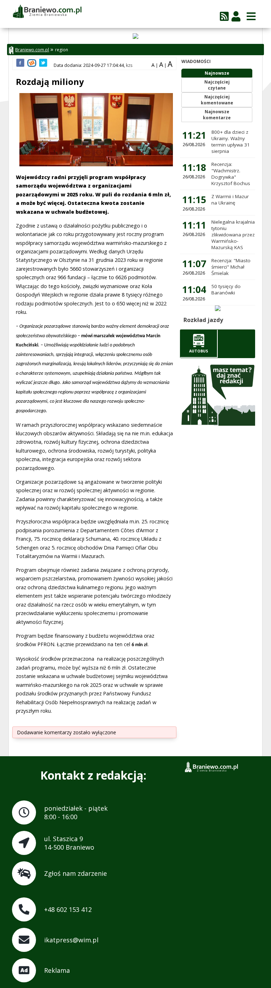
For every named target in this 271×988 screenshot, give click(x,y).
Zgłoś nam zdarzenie (75, 873)
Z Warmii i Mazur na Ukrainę (230, 199)
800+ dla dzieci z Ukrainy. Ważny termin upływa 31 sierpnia (230, 141)
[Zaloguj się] (235, 16)
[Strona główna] (47, 12)
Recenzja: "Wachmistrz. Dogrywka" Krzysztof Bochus (230, 173)
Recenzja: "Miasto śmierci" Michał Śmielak (231, 266)
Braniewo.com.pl (32, 50)
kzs (129, 65)
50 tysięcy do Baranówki (226, 289)
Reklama (57, 970)
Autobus (198, 351)
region (61, 50)
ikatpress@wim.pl (71, 940)
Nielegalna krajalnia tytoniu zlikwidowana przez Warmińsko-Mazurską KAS (233, 235)
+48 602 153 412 (68, 909)
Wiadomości (196, 61)
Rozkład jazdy (203, 320)
